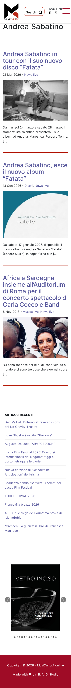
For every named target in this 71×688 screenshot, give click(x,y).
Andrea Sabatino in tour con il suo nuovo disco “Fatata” (32, 60)
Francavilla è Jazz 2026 (22, 504)
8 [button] (39, 637)
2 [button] (18, 637)
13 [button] (56, 637)
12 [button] (52, 637)
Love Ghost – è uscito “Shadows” (28, 435)
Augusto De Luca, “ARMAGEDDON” (30, 444)
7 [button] (35, 637)
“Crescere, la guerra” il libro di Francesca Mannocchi (34, 528)
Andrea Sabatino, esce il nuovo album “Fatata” (35, 171)
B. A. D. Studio (48, 674)
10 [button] (46, 637)
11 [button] (49, 637)
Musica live (31, 312)
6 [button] (32, 637)
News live (31, 74)
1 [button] (15, 637)
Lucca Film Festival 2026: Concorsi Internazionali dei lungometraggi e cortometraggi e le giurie (30, 456)
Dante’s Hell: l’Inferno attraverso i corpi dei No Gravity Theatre (32, 424)
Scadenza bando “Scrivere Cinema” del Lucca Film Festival (33, 485)
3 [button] (22, 637)
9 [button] (42, 637)
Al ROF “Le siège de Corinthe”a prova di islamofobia (33, 515)
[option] (35, 597)
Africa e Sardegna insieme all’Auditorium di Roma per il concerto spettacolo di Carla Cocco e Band (35, 291)
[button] (7, 599)
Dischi (28, 186)
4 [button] (25, 637)
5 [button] (29, 637)
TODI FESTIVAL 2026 (20, 496)
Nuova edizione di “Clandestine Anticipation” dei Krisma (27, 472)
